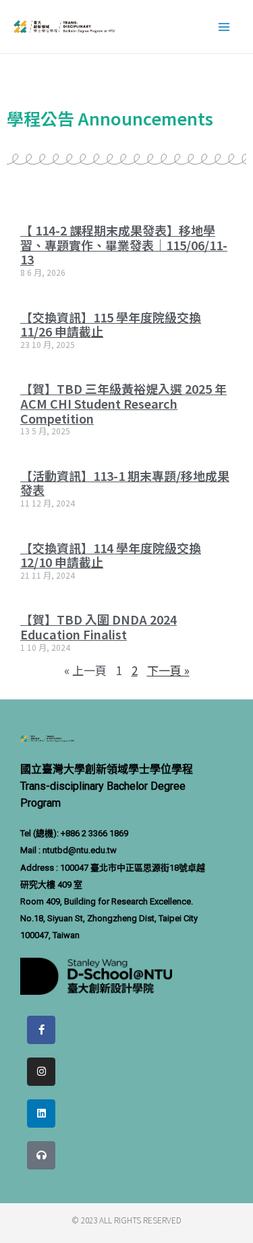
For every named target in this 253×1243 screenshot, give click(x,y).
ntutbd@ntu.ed (72, 850)
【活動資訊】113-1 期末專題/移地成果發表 (124, 483)
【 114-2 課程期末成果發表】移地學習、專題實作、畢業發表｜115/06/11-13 (123, 244)
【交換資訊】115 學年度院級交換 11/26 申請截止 (110, 324)
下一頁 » (168, 670)
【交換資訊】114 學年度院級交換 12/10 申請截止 (110, 555)
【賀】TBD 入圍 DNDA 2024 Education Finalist (98, 626)
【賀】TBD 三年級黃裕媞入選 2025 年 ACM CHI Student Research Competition (123, 403)
